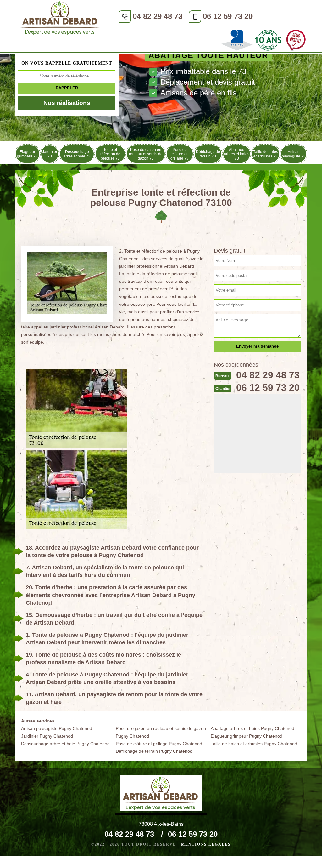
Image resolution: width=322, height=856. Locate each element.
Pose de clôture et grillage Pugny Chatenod (159, 743)
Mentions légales (206, 844)
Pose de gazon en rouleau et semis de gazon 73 (146, 154)
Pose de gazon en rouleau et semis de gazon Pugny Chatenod (161, 732)
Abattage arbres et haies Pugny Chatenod (252, 728)
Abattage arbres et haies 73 (236, 154)
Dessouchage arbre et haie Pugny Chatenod (65, 743)
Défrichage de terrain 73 (208, 154)
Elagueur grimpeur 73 (27, 154)
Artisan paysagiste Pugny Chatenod (56, 728)
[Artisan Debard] (60, 19)
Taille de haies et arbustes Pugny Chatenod (254, 743)
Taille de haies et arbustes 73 (265, 154)
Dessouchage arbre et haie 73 (77, 154)
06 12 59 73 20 (228, 16)
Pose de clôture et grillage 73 (179, 154)
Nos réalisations (66, 103)
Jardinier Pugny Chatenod (47, 736)
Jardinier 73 (49, 154)
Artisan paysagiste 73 (294, 154)
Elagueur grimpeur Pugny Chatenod (246, 736)
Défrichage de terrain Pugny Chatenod (154, 751)
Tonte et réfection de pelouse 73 (110, 154)
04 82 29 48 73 (157, 16)
